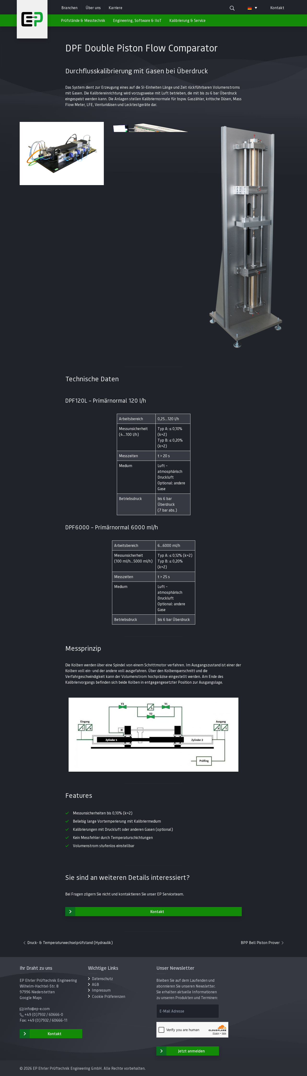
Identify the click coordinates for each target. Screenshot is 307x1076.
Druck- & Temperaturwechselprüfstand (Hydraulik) (69, 942)
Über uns (93, 7)
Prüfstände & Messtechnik (83, 20)
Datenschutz (102, 978)
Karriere (115, 7)
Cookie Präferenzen (108, 996)
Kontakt (277, 7)
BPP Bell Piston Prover (261, 942)
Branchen (69, 7)
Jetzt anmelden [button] (191, 1050)
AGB (95, 984)
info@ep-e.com (37, 1008)
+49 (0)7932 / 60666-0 (43, 1014)
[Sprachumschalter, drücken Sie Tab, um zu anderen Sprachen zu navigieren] (252, 8)
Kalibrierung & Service (187, 20)
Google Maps (31, 997)
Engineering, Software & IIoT (137, 20)
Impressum (101, 990)
